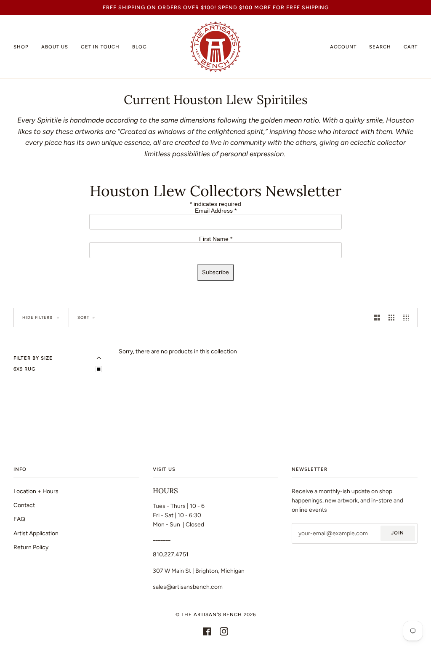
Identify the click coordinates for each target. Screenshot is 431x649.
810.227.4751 (171, 554)
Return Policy (30, 547)
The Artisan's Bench (211, 614)
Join (397, 533)
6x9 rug (24, 369)
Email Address (216, 210)
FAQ (19, 518)
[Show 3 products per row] (391, 317)
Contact (24, 505)
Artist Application (36, 533)
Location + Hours (36, 491)
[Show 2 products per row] (377, 317)
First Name (215, 238)
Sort (83, 317)
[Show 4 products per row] (408, 317)
